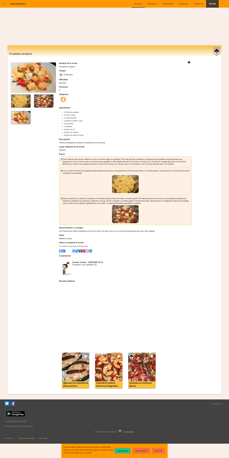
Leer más (158, 451)
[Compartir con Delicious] (77, 251)
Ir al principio (217, 403)
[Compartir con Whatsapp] (67, 251)
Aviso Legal (43, 438)
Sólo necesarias (141, 451)
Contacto (198, 4)
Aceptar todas (122, 451)
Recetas (138, 4)
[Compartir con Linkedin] (90, 251)
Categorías (167, 4)
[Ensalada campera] (20, 101)
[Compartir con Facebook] (63, 251)
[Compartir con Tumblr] (80, 251)
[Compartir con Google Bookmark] (73, 251)
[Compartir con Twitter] (60, 251)
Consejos (183, 4)
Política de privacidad (27, 438)
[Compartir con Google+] (70, 251)
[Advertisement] (114, 27)
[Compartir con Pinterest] (83, 251)
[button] (4, 4)
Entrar (212, 4)
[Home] (18, 3)
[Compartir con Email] (87, 251)
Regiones (152, 4)
